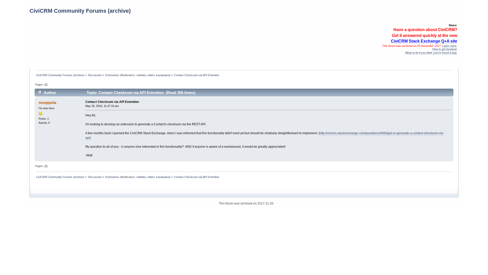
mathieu (141, 75)
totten (151, 75)
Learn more (449, 45)
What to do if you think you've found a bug (430, 52)
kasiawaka (162, 75)
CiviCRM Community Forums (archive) (80, 11)
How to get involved (444, 49)
